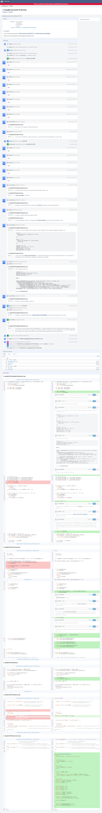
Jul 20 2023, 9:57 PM (73, 305)
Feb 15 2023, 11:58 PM (72, 58)
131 (10, 195)
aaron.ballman (20, 21)
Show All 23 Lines (27, 579)
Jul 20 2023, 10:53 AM (73, 295)
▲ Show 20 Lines (19, 543)
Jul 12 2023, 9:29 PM (71, 170)
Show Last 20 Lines (36, 543)
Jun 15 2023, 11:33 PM (70, 147)
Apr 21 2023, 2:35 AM (71, 99)
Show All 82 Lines (28, 550)
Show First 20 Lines (20, 379)
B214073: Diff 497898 (30, 58)
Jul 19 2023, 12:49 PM (72, 200)
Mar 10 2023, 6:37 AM (71, 62)
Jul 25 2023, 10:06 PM (73, 341)
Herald (10, 47)
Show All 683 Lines (28, 739)
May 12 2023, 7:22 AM (71, 114)
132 (10, 126)
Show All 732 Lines (27, 732)
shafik (18, 26)
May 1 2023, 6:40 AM (71, 106)
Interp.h (9, 364)
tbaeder (9, 16)
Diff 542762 (24, 305)
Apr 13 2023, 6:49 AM (71, 91)
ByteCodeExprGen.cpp (12, 361)
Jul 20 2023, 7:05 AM (73, 224)
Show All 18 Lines (27, 691)
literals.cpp (10, 367)
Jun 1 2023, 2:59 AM (73, 144)
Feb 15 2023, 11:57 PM (72, 44)
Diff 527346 (24, 141)
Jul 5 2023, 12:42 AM (71, 162)
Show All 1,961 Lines (27, 543)
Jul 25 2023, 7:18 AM (71, 319)
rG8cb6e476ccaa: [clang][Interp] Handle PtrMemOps (25, 27)
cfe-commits (23, 55)
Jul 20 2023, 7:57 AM (73, 261)
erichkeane (19, 23)
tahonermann (19, 24)
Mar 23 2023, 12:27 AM (70, 69)
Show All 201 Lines (28, 379)
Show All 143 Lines (28, 698)
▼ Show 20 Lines (36, 379)
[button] (94, 395)
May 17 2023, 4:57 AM (73, 121)
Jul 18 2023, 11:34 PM (71, 177)
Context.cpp (10, 363)
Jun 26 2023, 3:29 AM (71, 155)
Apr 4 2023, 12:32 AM (71, 84)
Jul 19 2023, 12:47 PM (72, 185)
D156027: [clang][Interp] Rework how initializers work (31, 338)
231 (10, 205)
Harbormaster (12, 58)
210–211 (11, 190)
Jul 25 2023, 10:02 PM (73, 338)
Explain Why (51, 343)
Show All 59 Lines (27, 659)
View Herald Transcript (32, 47)
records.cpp (10, 369)
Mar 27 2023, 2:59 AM (71, 76)
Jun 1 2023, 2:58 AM (73, 131)
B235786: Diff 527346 (30, 144)
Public (11, 12)
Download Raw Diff (85, 19)
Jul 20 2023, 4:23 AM (73, 209)
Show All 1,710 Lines (28, 666)
